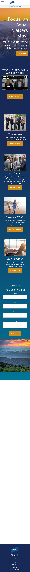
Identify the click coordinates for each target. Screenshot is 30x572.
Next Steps (15, 333)
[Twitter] (12, 555)
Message (15, 321)
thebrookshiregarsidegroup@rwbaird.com (15, 558)
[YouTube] (18, 555)
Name (15, 294)
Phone (15, 312)
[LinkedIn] (15, 555)
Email (15, 303)
